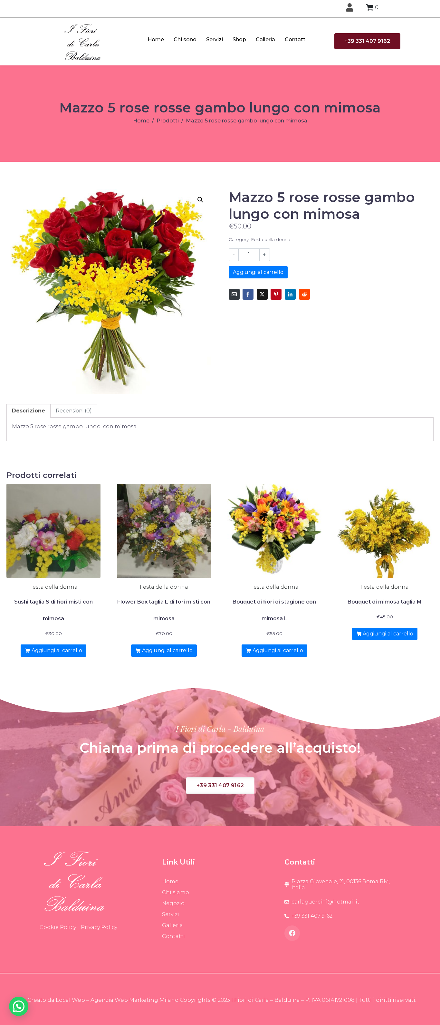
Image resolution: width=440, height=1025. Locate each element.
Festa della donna (270, 239)
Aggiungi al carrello (258, 272)
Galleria (265, 39)
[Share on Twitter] (262, 294)
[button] (200, 200)
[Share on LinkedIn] (290, 294)
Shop (239, 39)
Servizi (214, 39)
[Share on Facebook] (248, 294)
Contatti (296, 39)
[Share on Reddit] (304, 294)
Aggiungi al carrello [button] (57, 650)
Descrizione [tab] (28, 411)
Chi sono (185, 39)
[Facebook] (292, 933)
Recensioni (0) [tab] (74, 411)
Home (156, 39)
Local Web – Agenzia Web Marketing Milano (118, 1000)
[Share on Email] (234, 294)
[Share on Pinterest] (276, 294)
